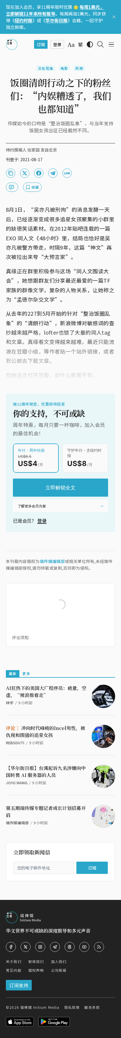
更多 (26, 673)
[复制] (10, 173)
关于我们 (13, 961)
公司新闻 (59, 970)
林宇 (10, 702)
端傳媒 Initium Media (39, 1007)
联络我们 (36, 961)
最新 (12, 673)
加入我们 (59, 961)
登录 (42, 520)
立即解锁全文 (60, 488)
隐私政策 (72, 1007)
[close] (114, 17)
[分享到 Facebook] (38, 173)
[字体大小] (71, 44)
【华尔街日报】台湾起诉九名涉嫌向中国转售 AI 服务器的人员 (46, 771)
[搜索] (100, 44)
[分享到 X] (24, 173)
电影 (64, 68)
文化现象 (45, 68)
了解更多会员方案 (32, 505)
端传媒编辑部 (52, 561)
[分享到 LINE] (67, 173)
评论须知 (20, 637)
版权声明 (36, 970)
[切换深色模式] (89, 44)
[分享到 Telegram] (53, 173)
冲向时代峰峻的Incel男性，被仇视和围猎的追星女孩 (45, 731)
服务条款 (92, 1007)
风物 (79, 68)
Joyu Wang (16, 782)
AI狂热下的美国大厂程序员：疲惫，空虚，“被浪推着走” (46, 691)
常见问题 (13, 970)
